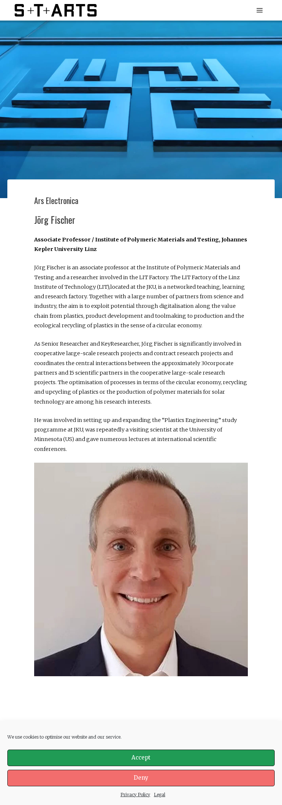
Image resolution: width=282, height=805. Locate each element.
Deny (141, 777)
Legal (159, 794)
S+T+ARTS (124, 10)
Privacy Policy (135, 794)
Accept (141, 757)
